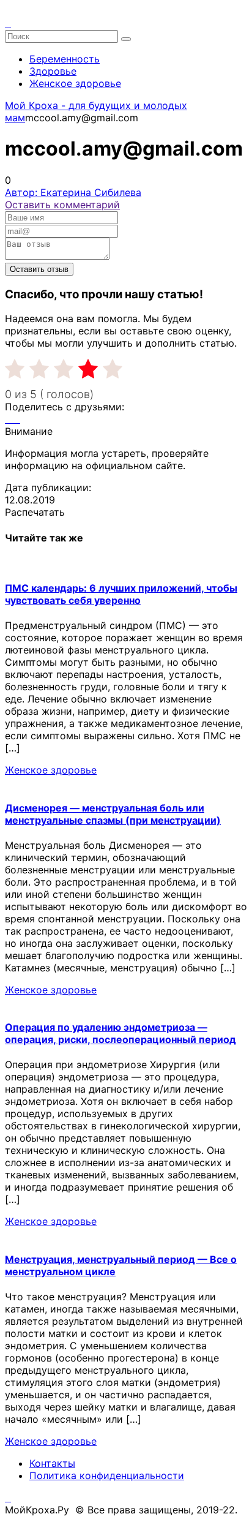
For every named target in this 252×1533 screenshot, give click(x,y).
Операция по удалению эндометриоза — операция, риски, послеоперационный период (120, 1033)
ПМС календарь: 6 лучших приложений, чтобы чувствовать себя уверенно (121, 594)
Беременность (64, 59)
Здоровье (52, 71)
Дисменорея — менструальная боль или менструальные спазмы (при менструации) (113, 814)
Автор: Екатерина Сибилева (73, 192)
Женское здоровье (75, 83)
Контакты (52, 1463)
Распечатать (35, 512)
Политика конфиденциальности (106, 1475)
